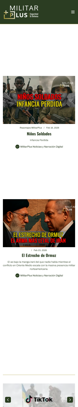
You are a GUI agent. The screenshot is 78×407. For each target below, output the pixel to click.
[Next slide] (70, 400)
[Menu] (73, 12)
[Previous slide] (8, 400)
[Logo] (21, 12)
